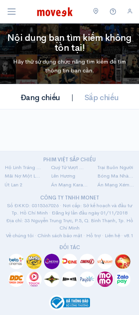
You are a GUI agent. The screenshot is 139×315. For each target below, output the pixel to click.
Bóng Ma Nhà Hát (115, 176)
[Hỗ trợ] (113, 12)
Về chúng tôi (20, 235)
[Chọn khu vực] (96, 11)
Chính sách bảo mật (59, 235)
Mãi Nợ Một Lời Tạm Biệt (23, 176)
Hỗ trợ (93, 235)
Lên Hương (63, 176)
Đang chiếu (40, 97)
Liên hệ (112, 235)
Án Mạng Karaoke (69, 184)
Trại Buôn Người (115, 167)
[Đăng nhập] (130, 11)
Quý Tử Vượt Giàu (69, 167)
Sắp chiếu (102, 97)
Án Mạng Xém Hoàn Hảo (115, 184)
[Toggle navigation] (11, 11)
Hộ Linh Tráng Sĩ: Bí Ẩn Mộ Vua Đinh (23, 167)
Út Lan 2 (13, 184)
